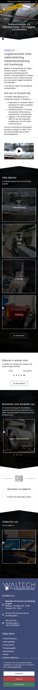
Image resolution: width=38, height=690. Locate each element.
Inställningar (19, 673)
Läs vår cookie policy (14, 667)
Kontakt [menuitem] (5, 654)
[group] (12, 371)
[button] (3, 39)
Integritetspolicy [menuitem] (8, 651)
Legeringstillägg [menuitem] (9, 642)
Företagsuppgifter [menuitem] (9, 648)
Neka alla (19, 679)
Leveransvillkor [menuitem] (8, 645)
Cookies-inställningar (11, 657)
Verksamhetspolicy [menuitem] (10, 638)
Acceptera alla (19, 684)
